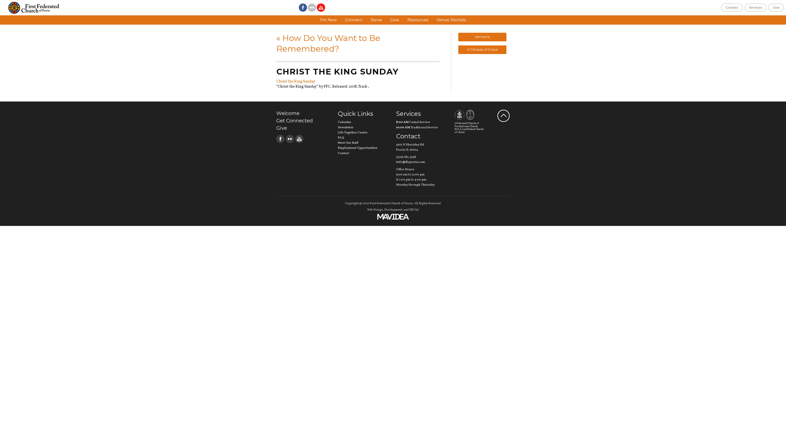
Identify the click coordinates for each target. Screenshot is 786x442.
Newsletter (345, 127)
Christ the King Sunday (295, 81)
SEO (412, 210)
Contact (732, 7)
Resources (417, 19)
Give (776, 7)
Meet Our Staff (348, 143)
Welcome (287, 113)
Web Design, (375, 210)
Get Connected (294, 121)
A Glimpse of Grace (482, 50)
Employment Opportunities (357, 148)
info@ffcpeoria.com (410, 162)
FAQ (341, 138)
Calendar (344, 122)
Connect (353, 19)
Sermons (482, 37)
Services (755, 7)
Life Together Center (353, 133)
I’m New (328, 19)
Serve (376, 19)
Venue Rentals (451, 19)
